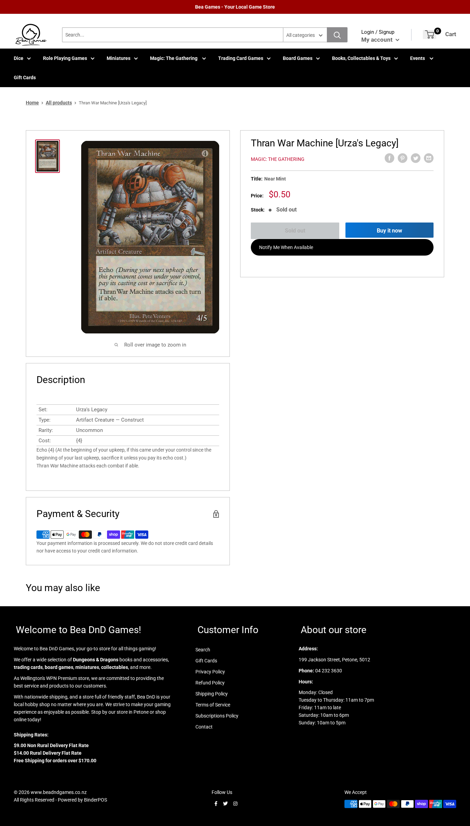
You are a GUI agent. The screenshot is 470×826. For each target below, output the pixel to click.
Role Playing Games (65, 58)
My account (377, 39)
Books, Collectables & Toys (361, 58)
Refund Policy (210, 682)
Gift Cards (25, 77)
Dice (18, 58)
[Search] (337, 34)
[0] (429, 34)
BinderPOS (95, 800)
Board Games (297, 58)
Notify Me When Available (286, 247)
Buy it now (389, 230)
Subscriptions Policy (216, 716)
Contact (204, 727)
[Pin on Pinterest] (402, 158)
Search (202, 649)
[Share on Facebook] (389, 158)
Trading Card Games (240, 58)
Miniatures (118, 58)
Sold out (295, 230)
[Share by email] (429, 158)
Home (32, 102)
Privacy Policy (210, 671)
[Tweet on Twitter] (415, 158)
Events (418, 58)
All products (59, 102)
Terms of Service (212, 705)
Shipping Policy (211, 693)
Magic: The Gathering (174, 58)
